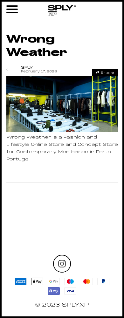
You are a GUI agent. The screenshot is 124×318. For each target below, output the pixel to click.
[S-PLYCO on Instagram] (62, 264)
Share (106, 73)
